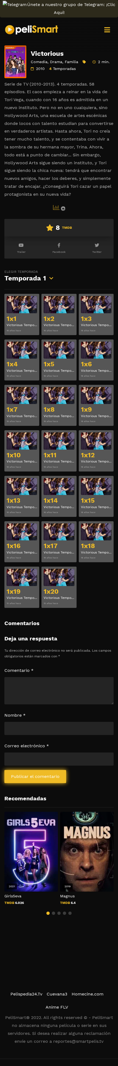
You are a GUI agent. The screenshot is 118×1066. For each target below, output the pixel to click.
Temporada (25, 276)
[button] (48, 913)
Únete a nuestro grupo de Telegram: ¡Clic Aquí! (71, 8)
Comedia (39, 62)
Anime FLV (57, 1007)
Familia (71, 62)
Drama (56, 62)
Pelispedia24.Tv (26, 994)
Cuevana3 (57, 994)
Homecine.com (87, 994)
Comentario (18, 670)
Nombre (15, 715)
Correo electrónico (26, 745)
